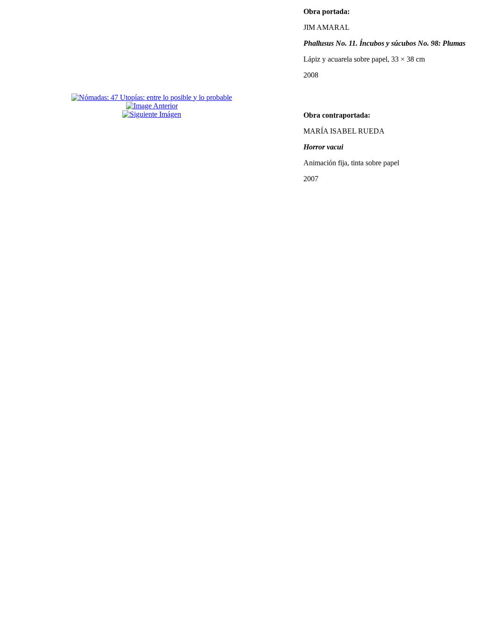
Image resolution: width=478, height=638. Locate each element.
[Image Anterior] (152, 106)
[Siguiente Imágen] (151, 114)
